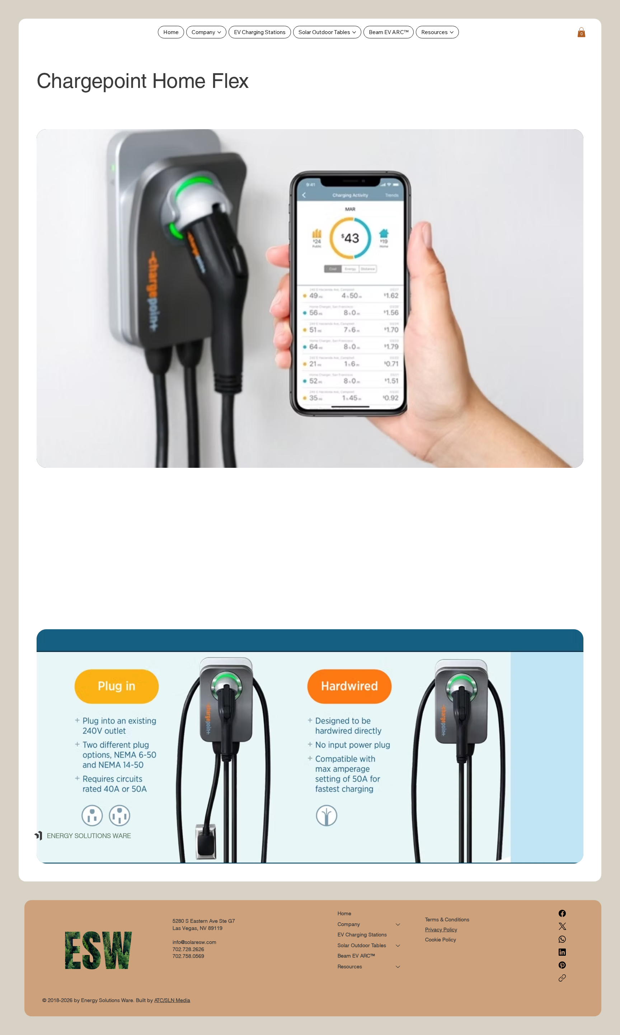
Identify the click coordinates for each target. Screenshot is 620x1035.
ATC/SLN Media (172, 1000)
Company (349, 924)
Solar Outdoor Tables (362, 945)
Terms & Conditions (448, 919)
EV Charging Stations (362, 934)
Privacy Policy (441, 929)
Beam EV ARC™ (356, 955)
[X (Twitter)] (562, 926)
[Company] (398, 924)
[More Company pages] (219, 32)
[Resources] (398, 966)
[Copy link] (562, 978)
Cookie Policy (440, 939)
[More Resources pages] (452, 32)
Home (344, 913)
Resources (350, 966)
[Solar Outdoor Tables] (398, 945)
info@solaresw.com (194, 942)
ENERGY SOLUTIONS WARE (89, 836)
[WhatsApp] (562, 939)
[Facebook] (562, 913)
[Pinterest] (562, 965)
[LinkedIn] (562, 952)
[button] (581, 32)
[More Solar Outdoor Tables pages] (354, 32)
